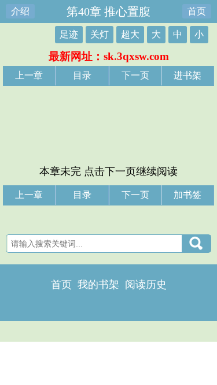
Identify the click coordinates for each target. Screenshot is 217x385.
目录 (82, 75)
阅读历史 (146, 284)
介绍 (20, 11)
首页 (196, 11)
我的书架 (98, 284)
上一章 (29, 75)
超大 (130, 34)
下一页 (135, 75)
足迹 (69, 34)
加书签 (187, 195)
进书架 (187, 75)
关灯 (99, 34)
